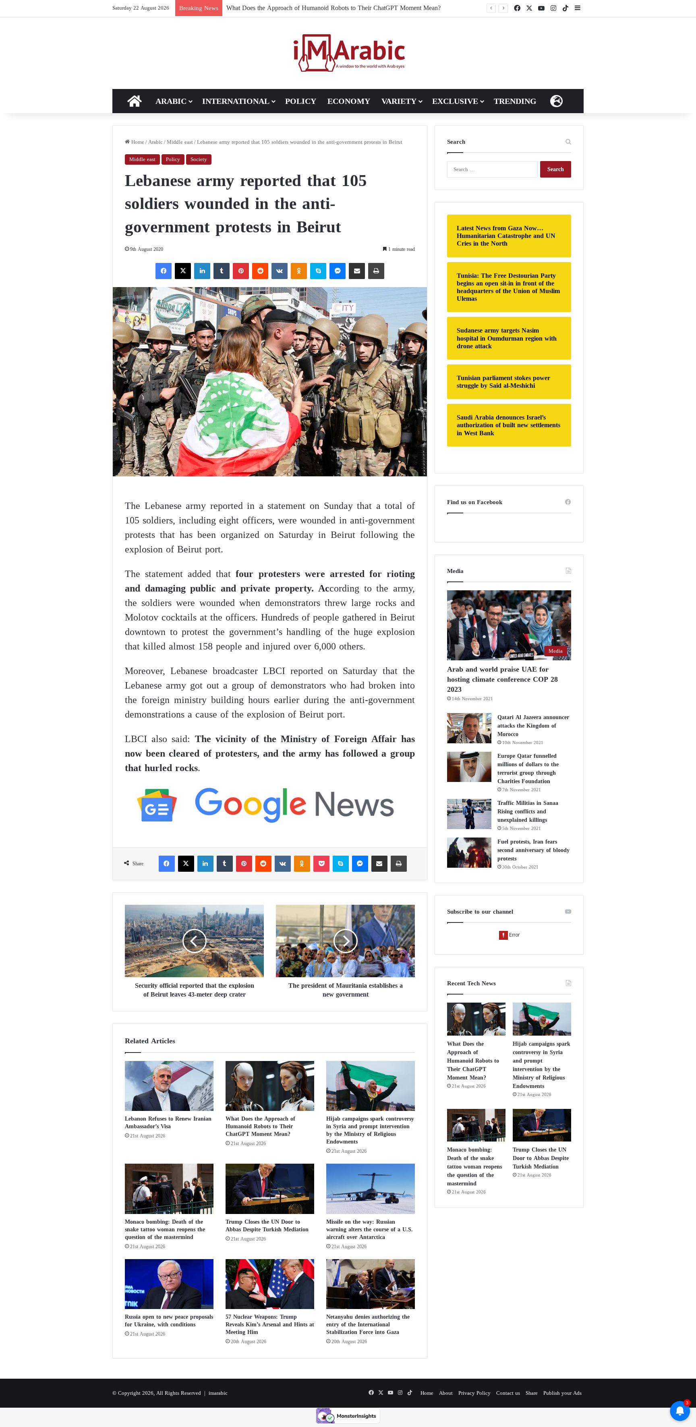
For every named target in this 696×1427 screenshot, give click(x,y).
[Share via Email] (357, 271)
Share (532, 1393)
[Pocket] (321, 864)
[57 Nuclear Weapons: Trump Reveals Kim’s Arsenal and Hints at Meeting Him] (270, 1284)
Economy (348, 101)
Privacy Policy (474, 1393)
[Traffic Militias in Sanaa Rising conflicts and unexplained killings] (469, 814)
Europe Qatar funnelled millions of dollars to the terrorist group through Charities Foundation (528, 769)
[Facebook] (163, 271)
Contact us (508, 1393)
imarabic (218, 1393)
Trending (515, 101)
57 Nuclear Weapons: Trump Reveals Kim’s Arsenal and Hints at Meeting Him (270, 1324)
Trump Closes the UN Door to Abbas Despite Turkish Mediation (267, 1225)
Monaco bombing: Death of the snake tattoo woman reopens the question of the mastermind (165, 1229)
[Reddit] (260, 271)
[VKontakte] (279, 271)
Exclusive (455, 101)
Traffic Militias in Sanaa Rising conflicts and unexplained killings (527, 811)
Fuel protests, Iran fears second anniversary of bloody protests (533, 850)
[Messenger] (337, 271)
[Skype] (318, 271)
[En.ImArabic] (348, 53)
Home (137, 142)
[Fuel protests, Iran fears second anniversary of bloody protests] (469, 853)
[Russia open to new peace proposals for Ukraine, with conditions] (169, 1284)
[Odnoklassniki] (299, 271)
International (235, 101)
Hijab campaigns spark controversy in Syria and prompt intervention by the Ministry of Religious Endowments (370, 1130)
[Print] (376, 271)
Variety (398, 101)
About (446, 1393)
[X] (183, 271)
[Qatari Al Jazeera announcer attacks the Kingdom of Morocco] (469, 728)
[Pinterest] (241, 271)
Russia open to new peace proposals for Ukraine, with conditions (169, 1320)
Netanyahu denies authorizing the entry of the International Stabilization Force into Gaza (368, 1324)
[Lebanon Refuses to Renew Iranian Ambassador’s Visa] (169, 1086)
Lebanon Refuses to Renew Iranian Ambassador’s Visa (168, 1122)
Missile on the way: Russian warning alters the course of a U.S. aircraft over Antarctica (369, 1229)
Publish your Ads (562, 1393)
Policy (300, 101)
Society (199, 159)
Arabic (170, 101)
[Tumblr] (221, 271)
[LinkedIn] (202, 271)
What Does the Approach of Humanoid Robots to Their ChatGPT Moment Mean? (260, 1126)
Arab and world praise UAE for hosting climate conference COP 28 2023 (502, 679)
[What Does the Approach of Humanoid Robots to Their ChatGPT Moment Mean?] (270, 1086)
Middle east (180, 142)
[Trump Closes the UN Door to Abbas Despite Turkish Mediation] (270, 1189)
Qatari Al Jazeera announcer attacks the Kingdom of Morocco (533, 726)
